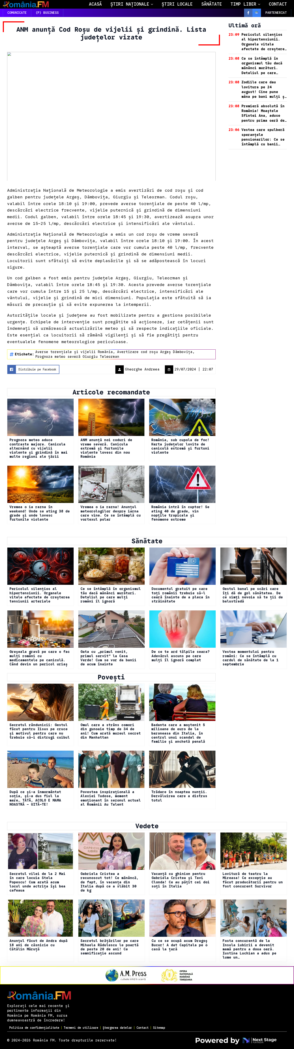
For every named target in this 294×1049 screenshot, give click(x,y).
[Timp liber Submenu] (260, 4)
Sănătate (211, 4)
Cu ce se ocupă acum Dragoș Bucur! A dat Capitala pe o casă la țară (179, 945)
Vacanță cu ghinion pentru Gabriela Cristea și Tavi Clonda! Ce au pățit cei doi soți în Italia (181, 880)
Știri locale (177, 4)
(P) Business (47, 13)
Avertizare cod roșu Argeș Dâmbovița (154, 352)
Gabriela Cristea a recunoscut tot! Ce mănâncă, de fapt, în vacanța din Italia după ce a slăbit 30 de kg (109, 882)
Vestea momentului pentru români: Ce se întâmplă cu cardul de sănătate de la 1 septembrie (251, 658)
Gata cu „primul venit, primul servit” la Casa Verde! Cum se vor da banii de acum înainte (108, 658)
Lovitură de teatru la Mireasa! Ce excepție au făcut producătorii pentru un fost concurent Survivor (253, 880)
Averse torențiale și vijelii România (74, 352)
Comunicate (17, 13)
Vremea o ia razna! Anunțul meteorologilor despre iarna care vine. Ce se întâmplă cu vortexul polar (110, 513)
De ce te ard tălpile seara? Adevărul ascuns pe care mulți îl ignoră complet (181, 656)
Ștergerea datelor (117, 1027)
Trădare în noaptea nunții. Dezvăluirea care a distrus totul (179, 796)
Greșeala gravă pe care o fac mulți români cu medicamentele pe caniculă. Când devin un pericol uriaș (39, 658)
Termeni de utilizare (81, 1027)
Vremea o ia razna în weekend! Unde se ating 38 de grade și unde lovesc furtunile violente (39, 513)
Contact (278, 4)
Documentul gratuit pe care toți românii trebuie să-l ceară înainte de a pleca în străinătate (181, 595)
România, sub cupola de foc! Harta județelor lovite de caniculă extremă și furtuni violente (180, 446)
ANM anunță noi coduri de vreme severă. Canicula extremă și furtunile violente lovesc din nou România (106, 448)
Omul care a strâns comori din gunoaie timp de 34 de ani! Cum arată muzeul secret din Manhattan (110, 731)
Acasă (95, 4)
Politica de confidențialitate (34, 1027)
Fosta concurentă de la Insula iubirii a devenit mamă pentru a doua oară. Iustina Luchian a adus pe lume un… (249, 949)
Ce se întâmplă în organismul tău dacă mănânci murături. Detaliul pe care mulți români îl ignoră (110, 595)
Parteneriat (276, 13)
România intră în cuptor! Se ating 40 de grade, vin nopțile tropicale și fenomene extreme (180, 513)
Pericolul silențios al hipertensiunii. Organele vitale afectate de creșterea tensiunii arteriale (39, 595)
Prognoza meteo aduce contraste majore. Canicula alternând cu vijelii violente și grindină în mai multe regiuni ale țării (38, 448)
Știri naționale (129, 4)
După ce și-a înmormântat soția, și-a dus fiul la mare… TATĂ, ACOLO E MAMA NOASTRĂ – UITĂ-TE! (35, 798)
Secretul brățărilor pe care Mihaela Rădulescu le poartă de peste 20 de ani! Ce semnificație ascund (109, 947)
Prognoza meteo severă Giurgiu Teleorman (77, 357)
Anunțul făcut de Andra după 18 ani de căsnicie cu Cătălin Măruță (38, 945)
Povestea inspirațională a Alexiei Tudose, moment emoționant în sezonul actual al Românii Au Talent (110, 798)
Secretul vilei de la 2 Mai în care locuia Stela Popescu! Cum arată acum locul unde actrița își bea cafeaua (37, 882)
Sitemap (159, 1027)
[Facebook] (248, 13)
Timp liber (243, 4)
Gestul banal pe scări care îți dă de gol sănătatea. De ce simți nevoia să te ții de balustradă (253, 595)
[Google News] (256, 13)
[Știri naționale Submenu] (153, 4)
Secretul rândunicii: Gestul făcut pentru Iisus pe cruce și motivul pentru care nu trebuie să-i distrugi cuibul (39, 731)
